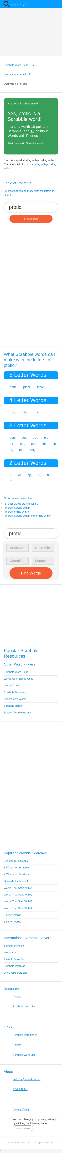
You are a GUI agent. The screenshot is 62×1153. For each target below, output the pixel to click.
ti (48, 475)
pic (46, 437)
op (29, 475)
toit (24, 412)
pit (11, 443)
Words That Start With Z (18, 888)
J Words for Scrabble (16, 861)
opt (35, 437)
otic (12, 412)
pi (39, 475)
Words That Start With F (18, 901)
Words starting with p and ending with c (28, 515)
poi (22, 443)
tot (32, 450)
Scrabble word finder (25, 1035)
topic (40, 387)
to (11, 481)
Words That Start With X (18, 908)
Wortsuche (10, 952)
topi (35, 412)
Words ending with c (17, 511)
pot (33, 443)
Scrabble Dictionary (15, 692)
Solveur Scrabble (14, 945)
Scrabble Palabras (14, 966)
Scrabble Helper (13, 705)
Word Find (19, 5)
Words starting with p (17, 507)
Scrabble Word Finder (16, 672)
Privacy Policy (21, 1109)
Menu (57, 4)
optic (13, 387)
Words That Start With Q (18, 894)
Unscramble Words (15, 699)
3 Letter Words (12, 921)
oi (19, 475)
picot (26, 387)
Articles (17, 996)
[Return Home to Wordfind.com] (6, 7)
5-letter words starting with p (21, 503)
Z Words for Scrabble (16, 867)
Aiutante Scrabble (14, 959)
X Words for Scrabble (16, 874)
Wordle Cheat (12, 685)
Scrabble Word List (24, 1006)
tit (11, 450)
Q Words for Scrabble (16, 881)
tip (54, 443)
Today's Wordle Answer (17, 712)
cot (24, 437)
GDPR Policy (20, 1089)
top (21, 450)
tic (44, 443)
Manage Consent (23, 1128)
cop (12, 437)
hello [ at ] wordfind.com (26, 1079)
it (10, 475)
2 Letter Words (12, 915)
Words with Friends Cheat (19, 678)
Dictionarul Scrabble (15, 972)
